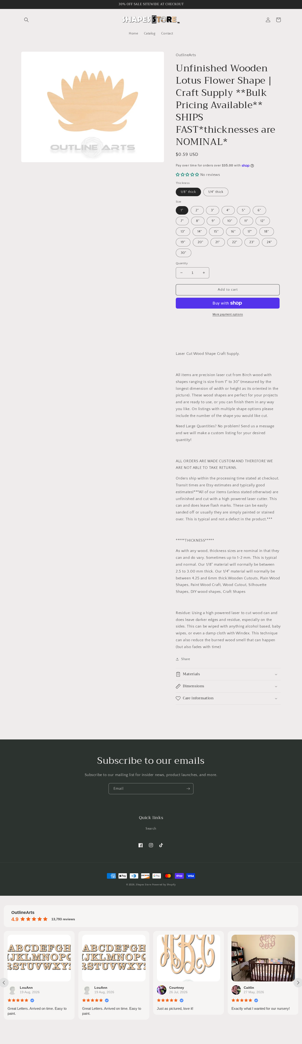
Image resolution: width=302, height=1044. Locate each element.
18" (266, 231)
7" (182, 221)
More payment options (228, 314)
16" (233, 231)
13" (183, 231)
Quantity (182, 263)
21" (217, 242)
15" (216, 231)
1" (182, 210)
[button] (26, 20)
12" (262, 221)
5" (243, 210)
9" (213, 221)
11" (246, 221)
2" (197, 210)
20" (200, 242)
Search (151, 829)
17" (250, 231)
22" (234, 242)
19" (183, 242)
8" (198, 221)
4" (228, 210)
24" (269, 242)
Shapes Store (143, 884)
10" (229, 221)
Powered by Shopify (164, 884)
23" (252, 242)
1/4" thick (215, 192)
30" (183, 253)
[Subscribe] (188, 788)
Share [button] (185, 659)
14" (199, 231)
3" (212, 210)
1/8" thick (188, 192)
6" (259, 210)
